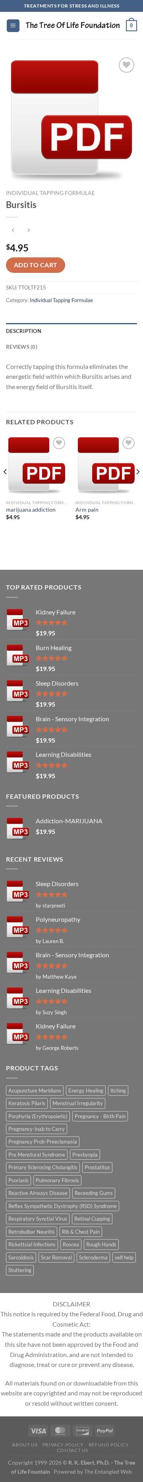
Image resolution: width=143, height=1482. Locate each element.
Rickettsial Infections (32, 1244)
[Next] (137, 488)
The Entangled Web (108, 1471)
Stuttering (19, 1270)
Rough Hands (101, 1244)
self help (124, 1257)
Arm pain (87, 510)
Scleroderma (93, 1257)
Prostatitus (97, 1167)
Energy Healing (85, 1090)
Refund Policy (109, 1445)
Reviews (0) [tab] (21, 347)
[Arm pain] (106, 465)
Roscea (71, 1244)
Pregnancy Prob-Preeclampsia (42, 1141)
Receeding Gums (94, 1193)
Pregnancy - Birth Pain (100, 1116)
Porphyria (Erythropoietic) (38, 1116)
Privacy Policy (63, 1445)
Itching (118, 1090)
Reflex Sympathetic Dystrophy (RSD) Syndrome (62, 1206)
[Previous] (6, 488)
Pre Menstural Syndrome (36, 1154)
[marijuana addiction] (37, 465)
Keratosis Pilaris (26, 1103)
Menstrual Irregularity (77, 1103)
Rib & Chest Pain (81, 1232)
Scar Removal (56, 1257)
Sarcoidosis (21, 1257)
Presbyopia (85, 1154)
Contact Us (72, 1450)
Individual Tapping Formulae (50, 193)
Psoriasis (18, 1180)
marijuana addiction (31, 510)
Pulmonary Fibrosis (57, 1180)
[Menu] (13, 25)
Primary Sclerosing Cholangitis (42, 1167)
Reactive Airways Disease (38, 1193)
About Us (24, 1445)
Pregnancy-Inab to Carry (36, 1129)
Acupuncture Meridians (34, 1090)
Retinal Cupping (92, 1218)
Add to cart (36, 264)
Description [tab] (23, 331)
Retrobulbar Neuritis (31, 1232)
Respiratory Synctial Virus (37, 1218)
